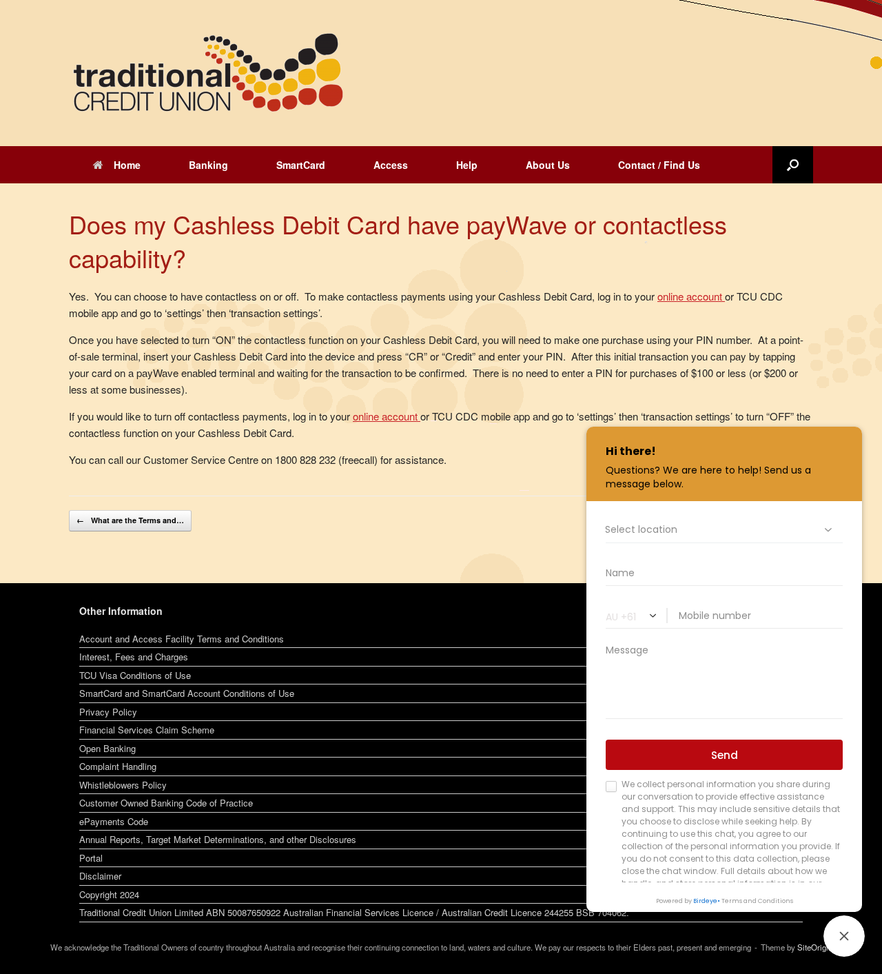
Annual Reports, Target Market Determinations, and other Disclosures (217, 839)
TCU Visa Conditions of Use (135, 675)
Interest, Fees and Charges (133, 656)
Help (467, 165)
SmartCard (300, 165)
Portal (91, 857)
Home (127, 165)
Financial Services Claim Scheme (146, 729)
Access (390, 165)
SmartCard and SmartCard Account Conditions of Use (186, 693)
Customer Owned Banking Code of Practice (166, 802)
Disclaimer (100, 875)
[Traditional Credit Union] (207, 73)
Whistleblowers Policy (123, 784)
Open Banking (107, 748)
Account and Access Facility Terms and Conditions (181, 638)
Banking (208, 165)
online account (386, 416)
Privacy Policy (108, 711)
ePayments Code (113, 821)
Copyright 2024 (109, 894)
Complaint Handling (117, 766)
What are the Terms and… (130, 520)
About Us (548, 165)
